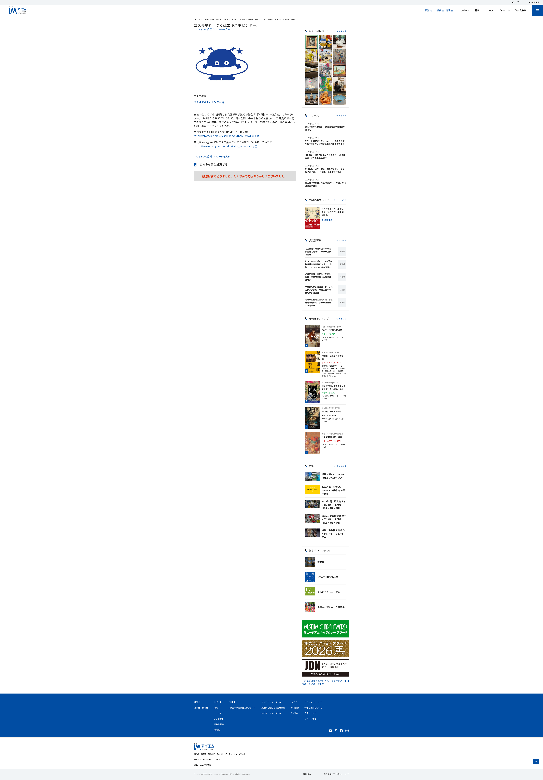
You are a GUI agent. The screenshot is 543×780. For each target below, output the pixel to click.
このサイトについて (313, 702)
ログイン (295, 702)
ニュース (489, 10)
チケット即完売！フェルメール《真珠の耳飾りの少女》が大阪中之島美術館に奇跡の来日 (324, 142)
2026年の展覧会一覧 (327, 577)
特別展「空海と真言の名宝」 (332, 357)
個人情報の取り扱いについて (336, 774)
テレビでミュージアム (328, 592)
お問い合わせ (310, 718)
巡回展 (320, 562)
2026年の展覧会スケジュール (243, 707)
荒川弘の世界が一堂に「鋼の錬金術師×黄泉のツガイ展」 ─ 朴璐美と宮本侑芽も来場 (324, 170)
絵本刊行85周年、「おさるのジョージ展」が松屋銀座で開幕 (325, 184)
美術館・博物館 (445, 10)
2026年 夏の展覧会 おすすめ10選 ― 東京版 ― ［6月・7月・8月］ (334, 505)
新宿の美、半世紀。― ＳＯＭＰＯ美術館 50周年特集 (333, 490)
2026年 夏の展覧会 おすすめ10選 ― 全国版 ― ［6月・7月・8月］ (334, 519)
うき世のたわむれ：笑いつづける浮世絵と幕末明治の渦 (332, 211)
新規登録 (295, 707)
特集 (477, 10)
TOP (196, 19)
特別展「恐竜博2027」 (332, 411)
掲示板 (217, 729)
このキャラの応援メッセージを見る (212, 29)
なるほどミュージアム (271, 713)
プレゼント (504, 10)
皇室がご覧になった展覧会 (331, 607)
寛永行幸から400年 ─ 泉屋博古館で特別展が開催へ (325, 128)
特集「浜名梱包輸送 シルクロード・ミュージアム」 (333, 533)
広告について (310, 713)
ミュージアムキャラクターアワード (214, 19)
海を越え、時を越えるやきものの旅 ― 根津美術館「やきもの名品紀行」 (325, 156)
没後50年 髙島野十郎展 (332, 437)
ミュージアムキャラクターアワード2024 (246, 19)
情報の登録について (313, 707)
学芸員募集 (520, 10)
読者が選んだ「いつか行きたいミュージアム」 (334, 475)
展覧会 (428, 10)
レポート (465, 10)
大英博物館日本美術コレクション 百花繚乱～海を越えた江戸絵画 (333, 387)
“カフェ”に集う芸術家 (332, 330)
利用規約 (307, 774)
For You (294, 713)
